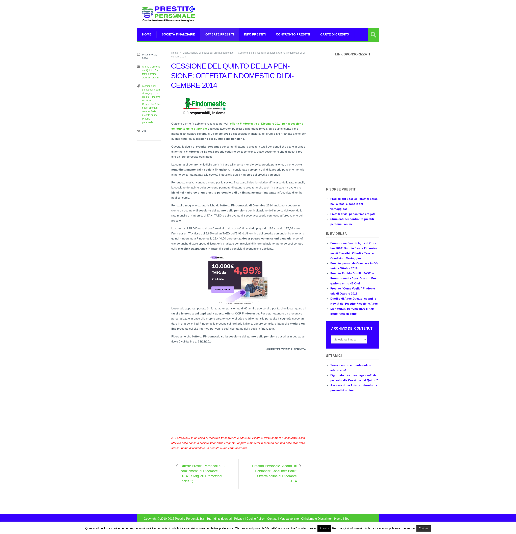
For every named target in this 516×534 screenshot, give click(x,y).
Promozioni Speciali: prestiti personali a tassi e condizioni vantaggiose (354, 203)
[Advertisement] (305, 14)
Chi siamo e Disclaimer (316, 518)
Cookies (423, 528)
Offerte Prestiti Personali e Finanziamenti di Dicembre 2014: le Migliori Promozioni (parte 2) (203, 473)
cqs (156, 93)
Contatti (272, 518)
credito (146, 97)
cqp (151, 93)
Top (347, 518)
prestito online (150, 115)
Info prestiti (255, 34)
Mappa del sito (289, 518)
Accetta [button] (324, 528)
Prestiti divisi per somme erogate (353, 213)
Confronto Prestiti (293, 34)
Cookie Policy (256, 518)
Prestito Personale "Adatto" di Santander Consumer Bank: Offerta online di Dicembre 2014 (274, 473)
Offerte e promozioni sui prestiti (150, 74)
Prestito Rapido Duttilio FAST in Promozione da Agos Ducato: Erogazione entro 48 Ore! (353, 278)
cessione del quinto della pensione (151, 90)
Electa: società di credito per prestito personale (208, 52)
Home (146, 34)
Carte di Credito (334, 34)
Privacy (239, 518)
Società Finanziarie (178, 34)
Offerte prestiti (219, 34)
